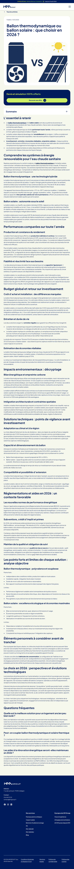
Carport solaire (30, 820)
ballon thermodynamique (45, 163)
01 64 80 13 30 (8, 797)
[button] (69, 6)
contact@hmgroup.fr (10, 799)
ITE (27, 826)
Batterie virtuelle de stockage (35, 823)
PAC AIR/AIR (29, 829)
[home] (9, 6)
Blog (27, 835)
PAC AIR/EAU (30, 832)
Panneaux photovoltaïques (34, 817)
